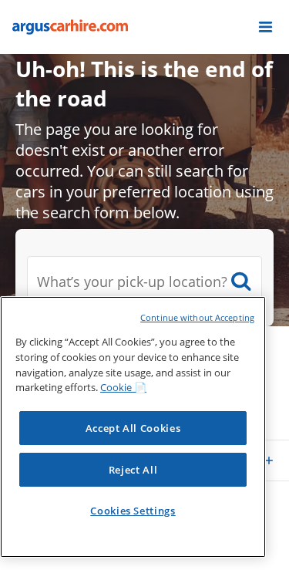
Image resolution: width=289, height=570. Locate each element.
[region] (133, 427)
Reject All (133, 470)
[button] (265, 27)
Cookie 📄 (123, 387)
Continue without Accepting (197, 317)
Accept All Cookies (133, 428)
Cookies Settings (133, 511)
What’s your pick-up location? (132, 281)
